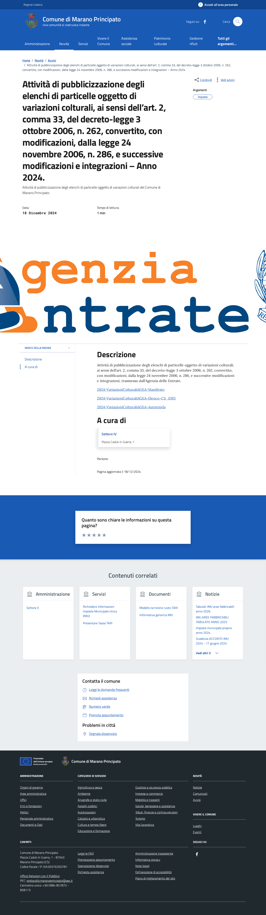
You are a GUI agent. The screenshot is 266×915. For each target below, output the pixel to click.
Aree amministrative (33, 793)
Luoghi (197, 826)
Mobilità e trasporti (147, 799)
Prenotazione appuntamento (96, 859)
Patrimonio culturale (162, 41)
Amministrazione (37, 43)
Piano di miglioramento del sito (155, 878)
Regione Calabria (33, 5)
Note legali (142, 866)
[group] (48, 625)
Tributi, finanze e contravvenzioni (156, 812)
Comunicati (200, 793)
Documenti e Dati (31, 824)
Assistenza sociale (129, 41)
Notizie (197, 787)
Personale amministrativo (36, 818)
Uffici (23, 799)
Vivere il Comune (103, 41)
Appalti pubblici (87, 806)
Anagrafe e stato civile (92, 799)
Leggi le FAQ (86, 853)
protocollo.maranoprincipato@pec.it (50, 880)
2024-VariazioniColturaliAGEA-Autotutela (131, 407)
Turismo (140, 818)
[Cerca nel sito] (237, 21)
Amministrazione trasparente (154, 853)
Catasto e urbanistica (91, 818)
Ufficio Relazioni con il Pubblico (40, 876)
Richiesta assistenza (91, 872)
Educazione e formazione (94, 831)
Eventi (197, 832)
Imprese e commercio (149, 793)
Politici (24, 812)
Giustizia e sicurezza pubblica (153, 787)
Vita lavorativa (144, 824)
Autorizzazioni (87, 812)
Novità (64, 43)
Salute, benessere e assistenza (155, 806)
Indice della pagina (38, 348)
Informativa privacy (147, 859)
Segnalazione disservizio (93, 866)
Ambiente (84, 793)
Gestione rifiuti (196, 41)
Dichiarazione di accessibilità (153, 872)
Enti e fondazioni (31, 806)
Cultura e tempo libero (92, 824)
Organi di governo (31, 787)
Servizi (83, 43)
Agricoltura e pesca (90, 787)
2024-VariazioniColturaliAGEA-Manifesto (131, 389)
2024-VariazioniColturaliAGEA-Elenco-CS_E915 (136, 398)
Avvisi (197, 799)
